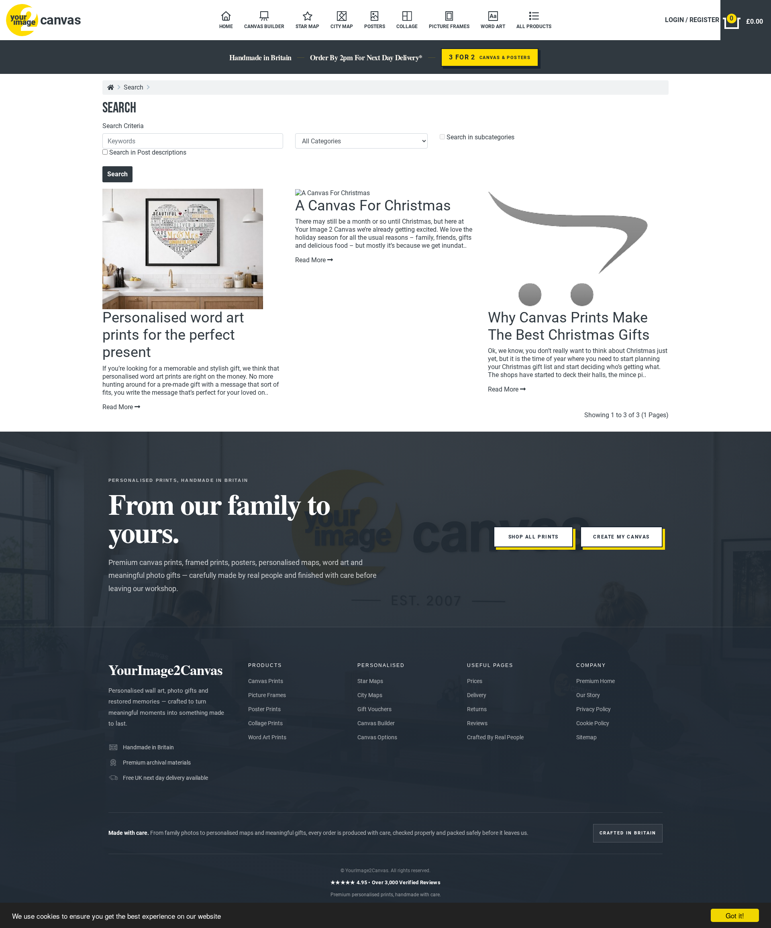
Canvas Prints (265, 681)
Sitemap (586, 737)
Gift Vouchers (374, 709)
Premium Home (595, 681)
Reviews (477, 723)
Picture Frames (267, 695)
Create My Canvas (621, 537)
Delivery (476, 695)
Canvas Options (377, 737)
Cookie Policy (592, 723)
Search (133, 87)
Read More (118, 407)
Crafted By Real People (495, 737)
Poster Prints (264, 709)
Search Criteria (123, 126)
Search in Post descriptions (147, 152)
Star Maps (370, 681)
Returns (477, 709)
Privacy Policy (593, 709)
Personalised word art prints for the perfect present (173, 335)
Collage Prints (265, 723)
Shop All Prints (533, 537)
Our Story (588, 695)
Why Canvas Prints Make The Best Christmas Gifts (569, 326)
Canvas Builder (376, 723)
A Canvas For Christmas (373, 205)
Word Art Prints (267, 737)
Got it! (735, 915)
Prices (474, 681)
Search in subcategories (479, 137)
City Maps (369, 695)
